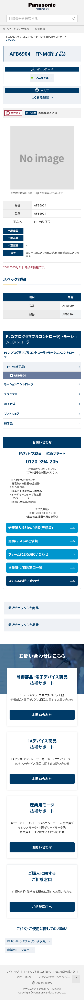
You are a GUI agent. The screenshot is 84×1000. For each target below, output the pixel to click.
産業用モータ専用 (18, 950)
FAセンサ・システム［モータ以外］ (27, 941)
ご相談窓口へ (42, 907)
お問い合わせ (42, 715)
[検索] (74, 18)
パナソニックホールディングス (54, 977)
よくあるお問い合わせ (23, 581)
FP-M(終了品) (16, 367)
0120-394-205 (42, 461)
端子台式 (9, 404)
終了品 (8, 423)
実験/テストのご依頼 (23, 541)
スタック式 (10, 394)
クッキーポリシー (25, 977)
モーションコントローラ (18, 384)
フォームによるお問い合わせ (28, 554)
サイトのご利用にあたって (37, 972)
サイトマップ (12, 972)
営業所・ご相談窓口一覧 (25, 567)
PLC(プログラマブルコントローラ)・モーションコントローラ (34, 36)
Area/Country (44, 983)
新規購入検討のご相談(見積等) (30, 528)
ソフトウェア (11, 414)
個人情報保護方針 (65, 972)
